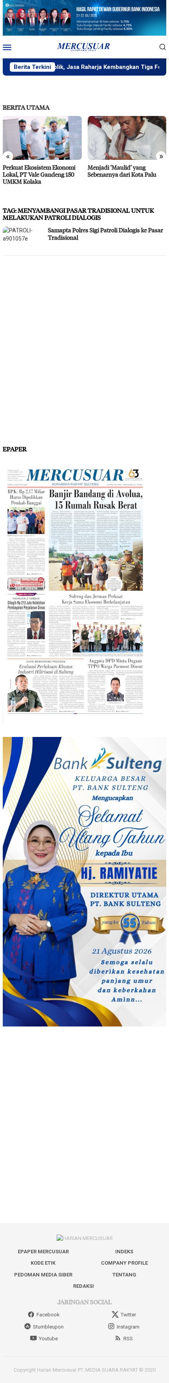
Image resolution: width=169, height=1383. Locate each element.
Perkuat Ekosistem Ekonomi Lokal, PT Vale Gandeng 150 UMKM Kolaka (39, 174)
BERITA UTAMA (26, 107)
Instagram (128, 1327)
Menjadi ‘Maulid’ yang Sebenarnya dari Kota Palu (122, 171)
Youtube (48, 1338)
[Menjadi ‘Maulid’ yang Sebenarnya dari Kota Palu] (127, 138)
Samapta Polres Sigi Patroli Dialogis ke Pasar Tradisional (105, 234)
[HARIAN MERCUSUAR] (84, 46)
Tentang (124, 1275)
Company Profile (124, 1263)
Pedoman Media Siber (43, 1275)
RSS (128, 1338)
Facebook (48, 1315)
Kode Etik (43, 1263)
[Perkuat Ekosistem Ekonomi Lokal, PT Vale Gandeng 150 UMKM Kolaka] (42, 138)
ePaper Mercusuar (43, 1251)
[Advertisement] (84, 347)
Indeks (124, 1251)
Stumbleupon (48, 1327)
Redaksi (83, 1286)
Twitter (128, 1315)
